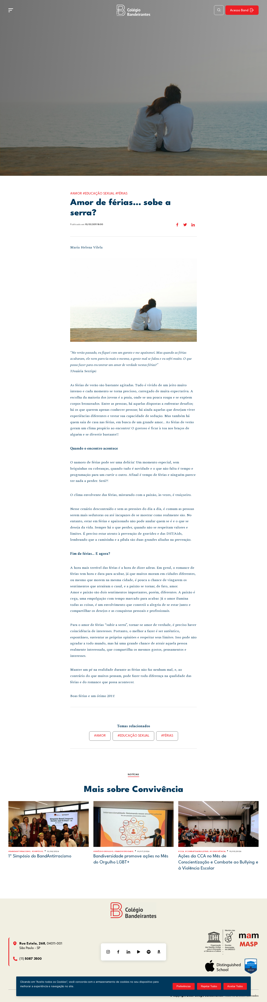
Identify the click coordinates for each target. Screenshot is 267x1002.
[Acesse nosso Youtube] (138, 952)
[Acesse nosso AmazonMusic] (159, 952)
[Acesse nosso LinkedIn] (128, 952)
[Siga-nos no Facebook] (118, 952)
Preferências (184, 986)
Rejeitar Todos (209, 986)
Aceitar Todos (235, 986)
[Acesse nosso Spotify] (149, 952)
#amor (100, 735)
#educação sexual (133, 735)
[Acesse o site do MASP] (249, 943)
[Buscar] (219, 10)
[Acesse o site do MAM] (249, 937)
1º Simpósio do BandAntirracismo (39, 856)
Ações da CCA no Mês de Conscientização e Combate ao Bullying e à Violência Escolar (218, 862)
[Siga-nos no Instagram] (108, 952)
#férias (167, 735)
